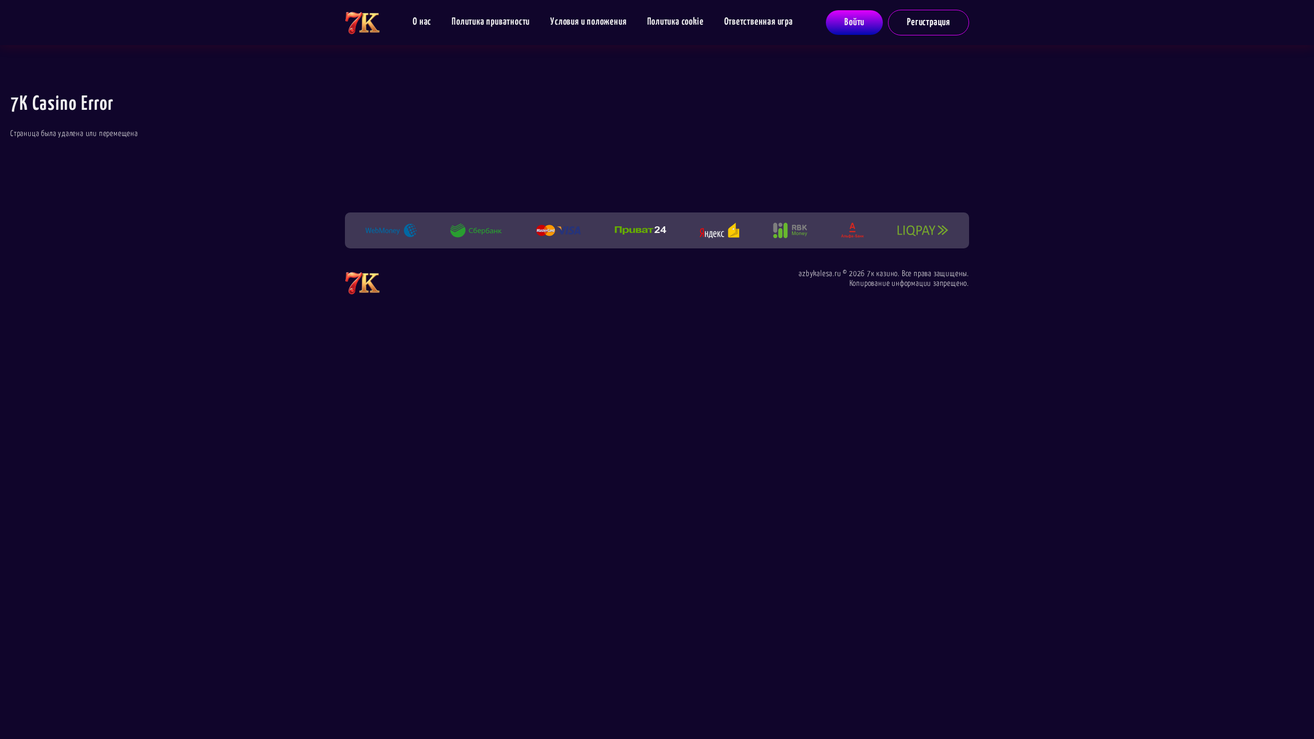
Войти (854, 22)
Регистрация (928, 22)
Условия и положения (588, 22)
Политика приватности (491, 22)
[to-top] (997, 709)
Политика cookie (675, 22)
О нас (422, 22)
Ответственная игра (758, 22)
